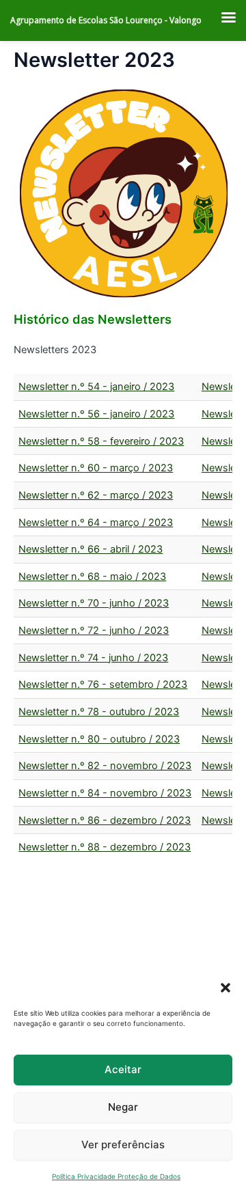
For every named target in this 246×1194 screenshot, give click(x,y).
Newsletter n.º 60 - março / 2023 (95, 468)
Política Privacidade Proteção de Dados (116, 1176)
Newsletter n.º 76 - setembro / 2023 (102, 684)
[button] (225, 988)
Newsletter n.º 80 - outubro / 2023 (99, 739)
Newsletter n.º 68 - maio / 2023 (92, 576)
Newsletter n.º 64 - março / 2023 (95, 522)
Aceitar (123, 1069)
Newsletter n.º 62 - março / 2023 (95, 495)
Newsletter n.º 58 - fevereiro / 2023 (101, 441)
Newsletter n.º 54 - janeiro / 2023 (96, 386)
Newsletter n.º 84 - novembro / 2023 (104, 793)
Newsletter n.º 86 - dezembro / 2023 (104, 820)
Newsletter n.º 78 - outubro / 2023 (98, 712)
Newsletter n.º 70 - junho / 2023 (93, 603)
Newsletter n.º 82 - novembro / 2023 (104, 766)
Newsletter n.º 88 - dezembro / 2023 (104, 847)
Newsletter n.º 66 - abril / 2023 (90, 549)
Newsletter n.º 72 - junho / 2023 (93, 630)
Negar (123, 1106)
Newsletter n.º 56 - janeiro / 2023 (96, 414)
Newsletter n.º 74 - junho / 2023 (93, 658)
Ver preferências (123, 1144)
